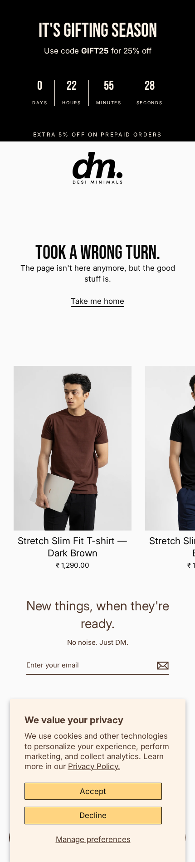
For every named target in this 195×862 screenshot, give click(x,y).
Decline (93, 815)
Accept (93, 791)
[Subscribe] (161, 665)
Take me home (97, 301)
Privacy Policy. (94, 766)
